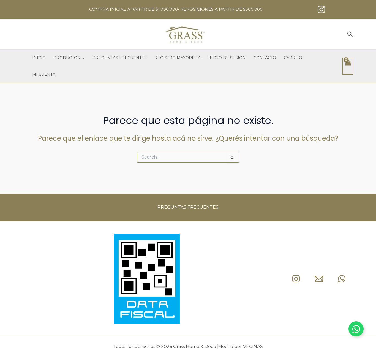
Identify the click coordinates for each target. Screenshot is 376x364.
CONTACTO (265, 57)
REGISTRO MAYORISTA (177, 57)
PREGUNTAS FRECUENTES (119, 57)
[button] (350, 34)
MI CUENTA (43, 74)
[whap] (341, 278)
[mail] (318, 278)
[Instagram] (321, 9)
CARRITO (293, 57)
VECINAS (253, 346)
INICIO (39, 57)
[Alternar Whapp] (356, 328)
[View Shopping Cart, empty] (347, 66)
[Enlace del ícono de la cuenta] (309, 9)
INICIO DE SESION (227, 57)
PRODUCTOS (66, 57)
